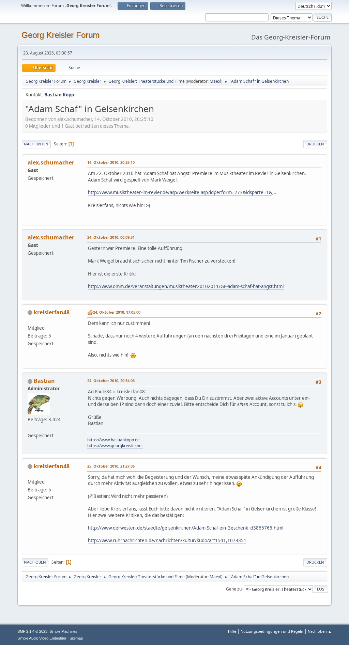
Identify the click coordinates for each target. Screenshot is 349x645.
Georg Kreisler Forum (60, 35)
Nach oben (35, 562)
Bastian (44, 380)
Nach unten (36, 143)
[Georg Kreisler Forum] (30, 427)
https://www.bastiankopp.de (113, 440)
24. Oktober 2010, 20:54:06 (111, 380)
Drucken (315, 143)
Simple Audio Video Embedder (41, 638)
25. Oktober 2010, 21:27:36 (111, 466)
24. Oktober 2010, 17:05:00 (116, 312)
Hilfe (232, 631)
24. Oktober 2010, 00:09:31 (111, 237)
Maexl (215, 81)
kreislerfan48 (52, 312)
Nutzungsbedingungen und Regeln (272, 631)
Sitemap (76, 638)
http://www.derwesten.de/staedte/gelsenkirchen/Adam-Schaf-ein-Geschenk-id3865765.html (185, 528)
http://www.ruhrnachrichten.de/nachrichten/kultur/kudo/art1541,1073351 (167, 540)
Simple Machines (63, 631)
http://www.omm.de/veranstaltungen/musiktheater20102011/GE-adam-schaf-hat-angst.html (186, 286)
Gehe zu (234, 589)
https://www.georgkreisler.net (115, 446)
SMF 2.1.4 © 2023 (32, 631)
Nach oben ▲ (320, 631)
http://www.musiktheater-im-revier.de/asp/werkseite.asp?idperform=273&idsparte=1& (180, 192)
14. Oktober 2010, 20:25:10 (111, 162)
